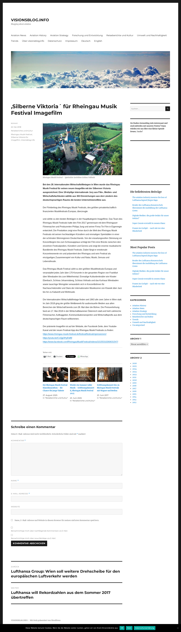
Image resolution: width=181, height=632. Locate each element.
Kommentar (18, 440)
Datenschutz (55, 41)
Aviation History (38, 35)
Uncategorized (138, 325)
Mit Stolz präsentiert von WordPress (45, 620)
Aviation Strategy (59, 35)
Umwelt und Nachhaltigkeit (152, 35)
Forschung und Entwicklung (87, 35)
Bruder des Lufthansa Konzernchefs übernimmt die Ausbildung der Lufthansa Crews (149, 208)
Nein (129, 628)
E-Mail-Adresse (20, 494)
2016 (134, 391)
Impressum (71, 41)
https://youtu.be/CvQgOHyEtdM (57, 338)
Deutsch (85, 41)
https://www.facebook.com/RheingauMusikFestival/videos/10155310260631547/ (80, 342)
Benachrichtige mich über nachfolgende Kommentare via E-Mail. (39, 531)
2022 (134, 374)
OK (122, 628)
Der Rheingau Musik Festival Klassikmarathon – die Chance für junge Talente (55, 388)
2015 (134, 394)
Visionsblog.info (28, 140)
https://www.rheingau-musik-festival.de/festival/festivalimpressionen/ (74, 334)
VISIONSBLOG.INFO (30, 20)
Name (15, 481)
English (98, 41)
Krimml (14, 123)
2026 (134, 363)
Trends (14, 41)
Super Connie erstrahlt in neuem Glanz (148, 223)
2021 (134, 377)
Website (15, 507)
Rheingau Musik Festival (21, 134)
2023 (134, 372)
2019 (134, 383)
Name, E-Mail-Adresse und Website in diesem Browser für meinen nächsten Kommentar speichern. (57, 520)
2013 (134, 400)
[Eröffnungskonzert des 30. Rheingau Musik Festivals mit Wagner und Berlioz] (109, 374)
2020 (134, 380)
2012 (134, 402)
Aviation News (18, 35)
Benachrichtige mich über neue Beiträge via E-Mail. (33, 538)
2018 (134, 386)
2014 (134, 397)
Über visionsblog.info (33, 41)
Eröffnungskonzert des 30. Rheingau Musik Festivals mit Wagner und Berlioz (108, 388)
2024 (134, 369)
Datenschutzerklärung (144, 628)
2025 (134, 366)
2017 (134, 388)
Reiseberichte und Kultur (119, 35)
